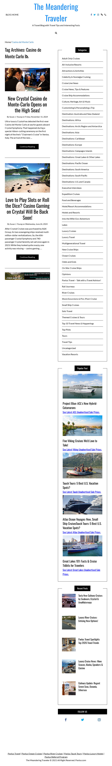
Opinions (66, 274)
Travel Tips (67, 342)
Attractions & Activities (73, 70)
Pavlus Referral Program (56, 757)
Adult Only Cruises (71, 58)
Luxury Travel (68, 237)
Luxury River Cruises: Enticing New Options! (88, 619)
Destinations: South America (75, 169)
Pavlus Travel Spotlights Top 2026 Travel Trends (89, 641)
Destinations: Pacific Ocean (75, 163)
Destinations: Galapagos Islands (77, 151)
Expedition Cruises (71, 194)
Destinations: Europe (72, 144)
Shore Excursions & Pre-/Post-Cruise (79, 298)
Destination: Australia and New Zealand (81, 114)
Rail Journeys (68, 286)
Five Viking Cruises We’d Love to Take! (80, 443)
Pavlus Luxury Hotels (93, 753)
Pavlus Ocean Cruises (32, 753)
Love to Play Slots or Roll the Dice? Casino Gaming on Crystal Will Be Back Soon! (27, 208)
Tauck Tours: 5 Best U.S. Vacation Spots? (80, 485)
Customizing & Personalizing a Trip (78, 107)
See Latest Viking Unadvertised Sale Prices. (82, 449)
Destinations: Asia (70, 132)
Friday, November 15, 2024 (36, 117)
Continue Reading (27, 147)
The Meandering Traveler (56, 12)
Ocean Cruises (69, 255)
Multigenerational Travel (73, 243)
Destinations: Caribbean (73, 138)
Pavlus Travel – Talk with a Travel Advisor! (81, 280)
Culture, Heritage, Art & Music (76, 101)
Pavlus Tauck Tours (73, 753)
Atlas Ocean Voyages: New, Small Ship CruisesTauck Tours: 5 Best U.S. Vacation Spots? (82, 523)
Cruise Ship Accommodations (76, 95)
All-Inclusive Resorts (71, 64)
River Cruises (68, 292)
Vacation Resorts (70, 354)
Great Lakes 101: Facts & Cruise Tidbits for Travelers (80, 563)
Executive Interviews (72, 188)
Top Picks (66, 329)
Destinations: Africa (71, 120)
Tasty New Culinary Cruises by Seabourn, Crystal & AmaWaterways (90, 599)
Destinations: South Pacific (74, 175)
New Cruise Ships (70, 249)
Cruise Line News (70, 83)
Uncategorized (69, 348)
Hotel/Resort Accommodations (76, 206)
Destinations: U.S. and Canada (76, 181)
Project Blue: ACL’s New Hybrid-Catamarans (80, 405)
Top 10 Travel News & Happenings (78, 323)
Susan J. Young (16, 117)
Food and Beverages (71, 200)
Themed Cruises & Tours (73, 317)
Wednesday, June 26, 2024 (36, 224)
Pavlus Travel (14, 753)
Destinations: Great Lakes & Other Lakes (81, 157)
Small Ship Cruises (70, 305)
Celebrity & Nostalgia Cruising (76, 77)
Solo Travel (67, 311)
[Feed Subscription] (26, 56)
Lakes (64, 225)
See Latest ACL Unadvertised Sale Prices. (81, 412)
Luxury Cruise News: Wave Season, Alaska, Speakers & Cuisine (90, 664)
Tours (64, 335)
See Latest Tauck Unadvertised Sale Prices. (82, 492)
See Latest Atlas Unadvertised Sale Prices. (82, 532)
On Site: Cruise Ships (72, 268)
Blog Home (12, 14)
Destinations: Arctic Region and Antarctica (82, 126)
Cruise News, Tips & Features (75, 89)
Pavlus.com (80, 760)
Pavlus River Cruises (53, 753)
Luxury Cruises (69, 231)
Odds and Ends (69, 261)
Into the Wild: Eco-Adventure (76, 218)
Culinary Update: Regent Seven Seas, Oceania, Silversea (89, 686)
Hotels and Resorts (71, 212)
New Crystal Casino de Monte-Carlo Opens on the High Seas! (27, 104)
